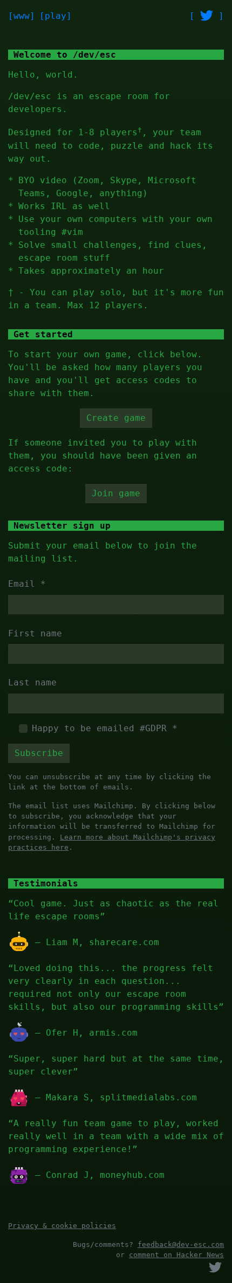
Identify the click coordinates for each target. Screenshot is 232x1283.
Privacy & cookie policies (62, 1226)
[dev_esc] (206, 16)
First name (35, 633)
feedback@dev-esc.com (181, 1244)
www (21, 16)
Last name (32, 682)
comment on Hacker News (176, 1255)
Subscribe (39, 753)
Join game (116, 493)
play (55, 16)
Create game (116, 418)
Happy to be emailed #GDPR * (105, 728)
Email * (27, 584)
